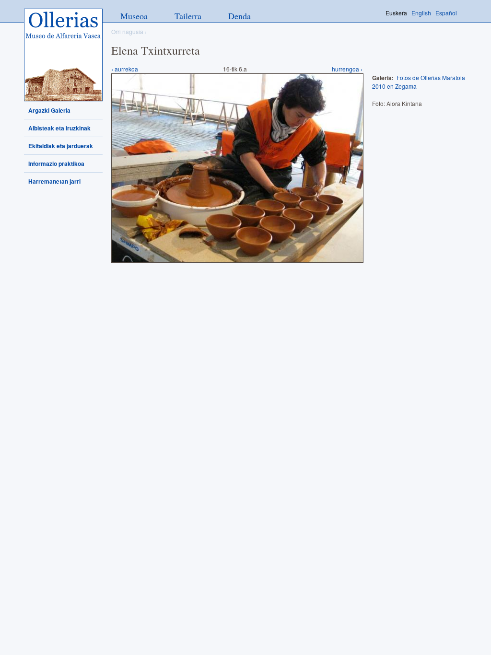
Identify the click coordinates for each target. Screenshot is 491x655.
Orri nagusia (127, 31)
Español (446, 13)
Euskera (396, 13)
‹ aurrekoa (124, 69)
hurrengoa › (347, 69)
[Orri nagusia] (63, 55)
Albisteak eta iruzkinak (59, 128)
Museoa (134, 16)
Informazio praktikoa (56, 163)
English (421, 13)
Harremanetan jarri (54, 181)
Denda (239, 16)
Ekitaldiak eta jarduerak (60, 145)
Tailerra (188, 16)
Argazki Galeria (49, 110)
